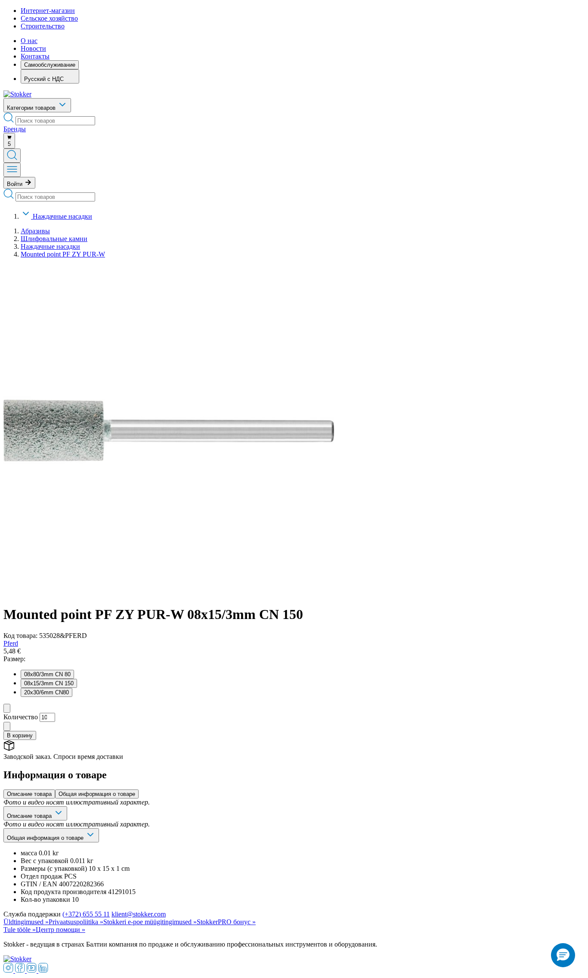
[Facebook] (21, 970)
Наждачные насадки (62, 216)
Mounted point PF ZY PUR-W (63, 254)
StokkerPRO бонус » (226, 921)
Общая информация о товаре (97, 794)
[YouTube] (32, 970)
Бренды (14, 129)
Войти (15, 184)
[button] (563, 955)
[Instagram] (9, 970)
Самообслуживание (49, 65)
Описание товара (29, 794)
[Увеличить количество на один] (6, 726)
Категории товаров (32, 108)
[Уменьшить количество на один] (6, 708)
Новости (33, 48)
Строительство (43, 26)
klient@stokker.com (138, 914)
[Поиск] (12, 156)
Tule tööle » (19, 929)
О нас (29, 40)
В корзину (20, 735)
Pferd (10, 643)
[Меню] (12, 170)
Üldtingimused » (26, 921)
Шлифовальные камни (54, 238)
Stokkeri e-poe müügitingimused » (150, 921)
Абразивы (35, 231)
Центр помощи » (60, 929)
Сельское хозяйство (49, 18)
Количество (20, 717)
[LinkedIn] (43, 970)
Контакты (35, 56)
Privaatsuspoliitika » (76, 921)
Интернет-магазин (48, 10)
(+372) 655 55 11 (86, 914)
